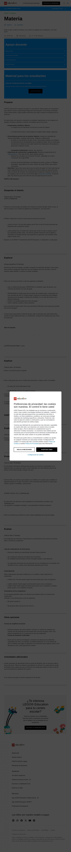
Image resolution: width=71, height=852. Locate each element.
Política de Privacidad (32, 443)
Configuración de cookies (35, 454)
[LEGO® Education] (20, 398)
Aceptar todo (46, 449)
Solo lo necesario (24, 449)
